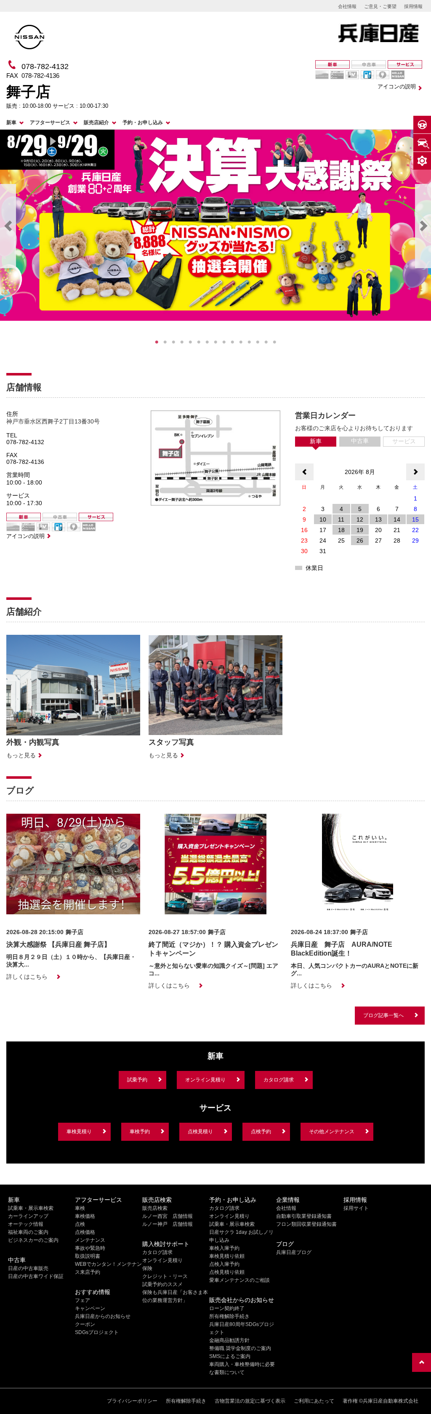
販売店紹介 (96, 122)
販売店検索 (155, 1208)
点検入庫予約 (224, 1264)
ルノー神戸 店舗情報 (167, 1224)
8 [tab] (215, 342)
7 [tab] (207, 342)
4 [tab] (182, 342)
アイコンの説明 (397, 86)
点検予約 (261, 1131)
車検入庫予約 (224, 1248)
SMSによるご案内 (229, 1356)
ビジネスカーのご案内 (33, 1240)
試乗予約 (137, 1080)
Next (423, 226)
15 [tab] (274, 342)
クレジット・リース (165, 1276)
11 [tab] (241, 342)
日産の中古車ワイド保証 (36, 1276)
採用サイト (356, 1208)
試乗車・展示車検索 (30, 1208)
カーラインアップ (28, 1216)
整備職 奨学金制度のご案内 (240, 1348)
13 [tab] (257, 342)
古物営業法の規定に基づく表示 (250, 1401)
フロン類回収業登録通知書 (306, 1224)
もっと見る (21, 755)
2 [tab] (165, 342)
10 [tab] (232, 342)
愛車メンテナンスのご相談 (239, 1280)
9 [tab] (224, 342)
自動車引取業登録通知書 (304, 1216)
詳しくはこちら (27, 976)
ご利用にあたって (314, 1401)
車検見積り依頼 (227, 1256)
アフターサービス (50, 122)
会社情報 (347, 6)
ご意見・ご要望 (380, 6)
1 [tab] (156, 342)
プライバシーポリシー (132, 1401)
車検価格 (85, 1216)
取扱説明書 (87, 1256)
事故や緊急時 (90, 1248)
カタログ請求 (278, 1080)
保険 (147, 1268)
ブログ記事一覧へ (383, 1015)
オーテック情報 (25, 1224)
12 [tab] (249, 342)
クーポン (85, 1324)
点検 (80, 1224)
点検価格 (85, 1232)
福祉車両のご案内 (28, 1232)
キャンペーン (90, 1308)
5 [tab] (190, 342)
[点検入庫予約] (422, 143)
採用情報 (413, 6)
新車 (11, 122)
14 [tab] (266, 342)
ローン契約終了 (227, 1308)
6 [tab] (198, 342)
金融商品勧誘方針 (229, 1340)
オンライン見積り (205, 1080)
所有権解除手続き (229, 1316)
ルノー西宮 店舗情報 (167, 1216)
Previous (8, 226)
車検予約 (140, 1131)
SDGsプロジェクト (97, 1332)
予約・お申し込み (142, 122)
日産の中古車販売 (28, 1268)
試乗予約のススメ (162, 1284)
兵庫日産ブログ (293, 1252)
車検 (80, 1208)
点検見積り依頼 (227, 1272)
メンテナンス (90, 1240)
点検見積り (200, 1131)
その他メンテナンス (331, 1131)
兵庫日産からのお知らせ (102, 1316)
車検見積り (79, 1131)
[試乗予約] (422, 124)
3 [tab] (173, 342)
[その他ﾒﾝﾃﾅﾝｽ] (422, 161)
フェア (82, 1300)
